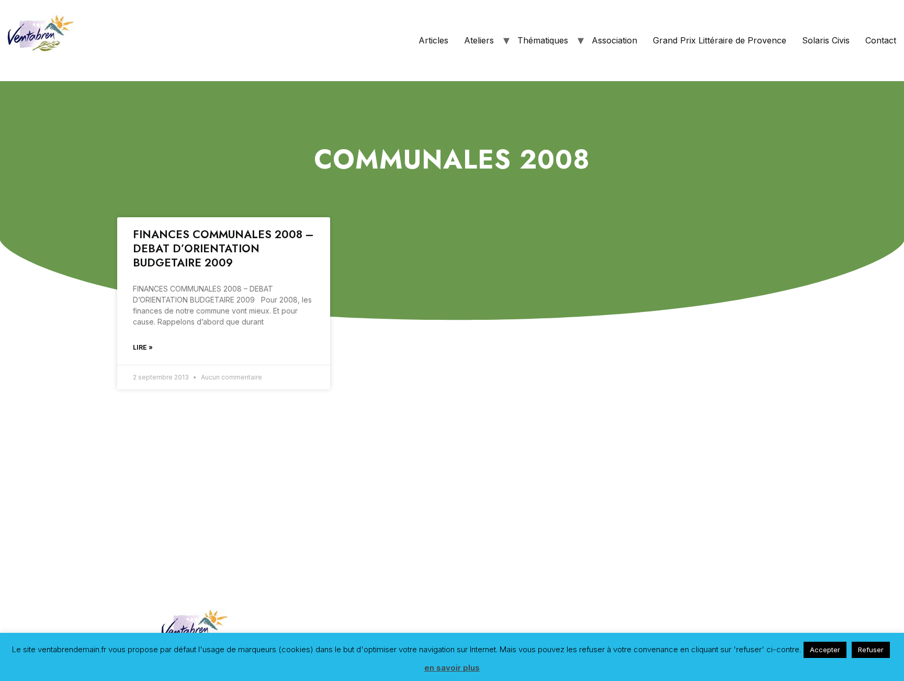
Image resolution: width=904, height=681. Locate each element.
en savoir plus (452, 668)
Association (614, 40)
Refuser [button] (871, 649)
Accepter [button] (825, 649)
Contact (880, 40)
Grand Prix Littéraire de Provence (719, 40)
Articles (433, 40)
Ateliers (479, 40)
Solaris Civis (826, 40)
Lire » (143, 347)
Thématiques (542, 40)
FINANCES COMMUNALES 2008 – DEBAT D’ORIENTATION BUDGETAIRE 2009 (223, 249)
